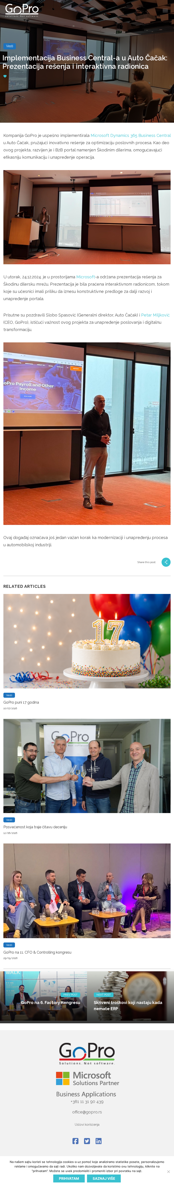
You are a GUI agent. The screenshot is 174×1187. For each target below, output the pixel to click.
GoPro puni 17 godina (21, 702)
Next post (104, 994)
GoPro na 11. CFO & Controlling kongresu (37, 952)
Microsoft (85, 276)
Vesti (9, 46)
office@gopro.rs (87, 1112)
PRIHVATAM (69, 1178)
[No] (168, 1171)
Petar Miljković (155, 315)
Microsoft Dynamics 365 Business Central (131, 135)
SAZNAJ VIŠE (104, 1178)
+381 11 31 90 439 (87, 1101)
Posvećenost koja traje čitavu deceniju (35, 827)
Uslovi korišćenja (87, 1124)
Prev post (70, 994)
